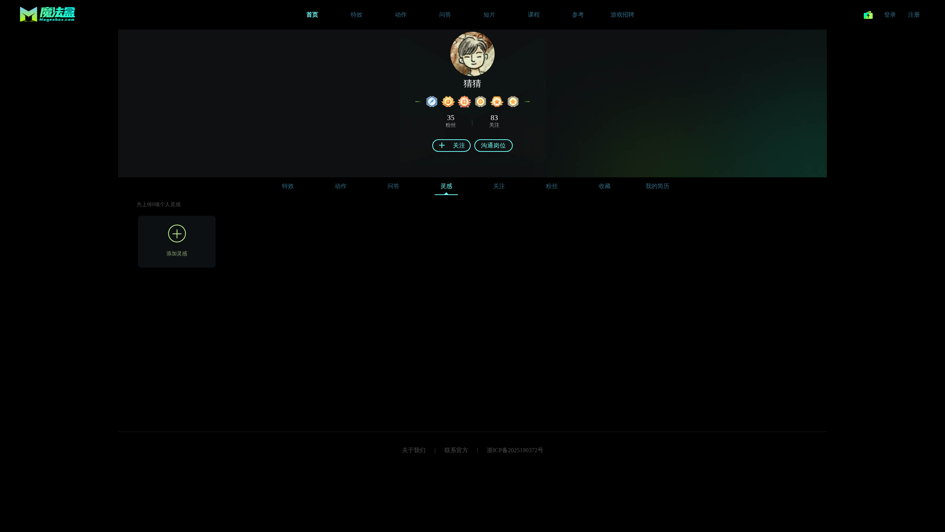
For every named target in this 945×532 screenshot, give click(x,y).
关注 (499, 186)
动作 (341, 186)
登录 (890, 14)
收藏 (605, 186)
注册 (914, 14)
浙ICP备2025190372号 (515, 450)
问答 (393, 186)
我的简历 (657, 186)
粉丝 (552, 186)
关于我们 (414, 450)
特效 (288, 186)
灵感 (446, 186)
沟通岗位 (493, 145)
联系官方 (456, 450)
